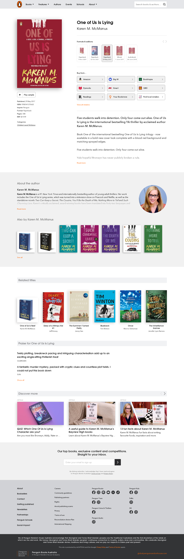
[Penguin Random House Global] (24, 553)
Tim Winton (104, 328)
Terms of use (60, 515)
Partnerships (22, 514)
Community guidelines (63, 493)
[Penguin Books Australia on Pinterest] (103, 492)
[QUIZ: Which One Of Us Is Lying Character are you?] (40, 413)
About (20, 488)
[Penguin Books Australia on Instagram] (98, 492)
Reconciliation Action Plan (64, 519)
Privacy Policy (108, 473)
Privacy (57, 510)
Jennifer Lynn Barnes (156, 331)
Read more (81, 162)
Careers (57, 488)
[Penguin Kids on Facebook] (131, 492)
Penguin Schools (24, 520)
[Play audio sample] (20, 94)
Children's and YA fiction (26, 125)
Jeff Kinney (53, 331)
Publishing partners (62, 497)
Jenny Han (79, 331)
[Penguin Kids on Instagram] (136, 492)
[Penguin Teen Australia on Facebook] (94, 502)
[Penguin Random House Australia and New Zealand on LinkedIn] (113, 492)
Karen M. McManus (92, 29)
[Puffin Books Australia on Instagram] (131, 502)
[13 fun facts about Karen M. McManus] (143, 413)
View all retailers (83, 104)
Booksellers (22, 493)
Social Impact (23, 525)
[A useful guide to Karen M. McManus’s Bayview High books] (92, 413)
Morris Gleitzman (131, 328)
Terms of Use (95, 473)
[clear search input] (164, 4)
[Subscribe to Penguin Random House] (118, 462)
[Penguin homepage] (19, 4)
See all (19, 257)
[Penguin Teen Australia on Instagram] (98, 502)
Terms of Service (115, 547)
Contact (21, 499)
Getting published (25, 504)
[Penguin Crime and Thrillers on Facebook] (94, 512)
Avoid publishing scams (64, 506)
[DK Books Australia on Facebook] (131, 512)
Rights (57, 502)
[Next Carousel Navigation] (165, 393)
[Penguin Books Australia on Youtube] (108, 492)
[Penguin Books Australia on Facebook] (94, 492)
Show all (20, 380)
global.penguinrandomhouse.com (152, 553)
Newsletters (22, 509)
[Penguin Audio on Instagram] (94, 522)
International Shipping (63, 524)
